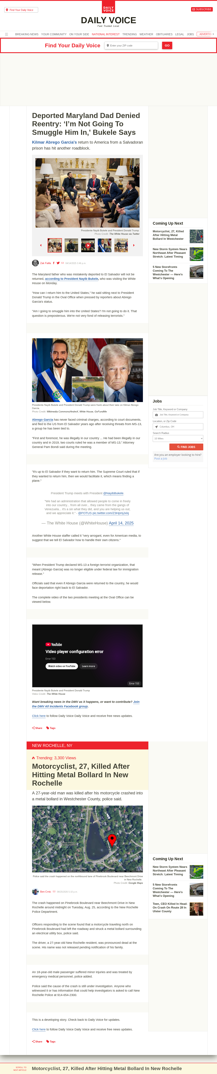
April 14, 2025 (121, 523)
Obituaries (164, 34)
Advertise (206, 34)
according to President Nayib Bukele (71, 278)
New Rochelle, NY (52, 745)
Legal (179, 34)
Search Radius (161, 433)
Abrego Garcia (42, 419)
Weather (146, 34)
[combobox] (21, 10)
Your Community (54, 34)
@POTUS (85, 513)
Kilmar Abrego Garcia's (54, 142)
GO (167, 45)
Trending (129, 34)
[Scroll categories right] (213, 34)
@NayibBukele (113, 493)
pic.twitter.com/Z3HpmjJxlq (111, 513)
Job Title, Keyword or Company (170, 409)
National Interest (106, 34)
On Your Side (79, 34)
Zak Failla (45, 263)
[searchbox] (24, 9)
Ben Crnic (45, 891)
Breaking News (26, 34)
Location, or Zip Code (164, 421)
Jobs (190, 34)
